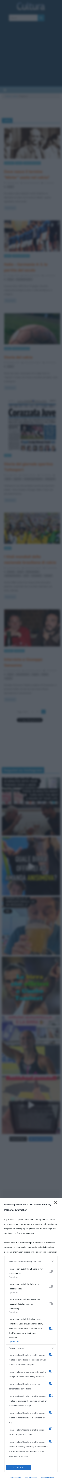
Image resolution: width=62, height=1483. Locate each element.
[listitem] (31, 1261)
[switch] (51, 1271)
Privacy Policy (47, 1477)
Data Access (31, 1477)
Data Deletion (15, 1477)
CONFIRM (18, 1467)
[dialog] (31, 1340)
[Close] (56, 1203)
